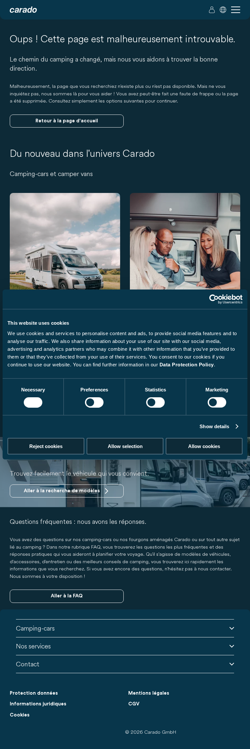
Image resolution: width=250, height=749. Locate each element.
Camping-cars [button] (35, 628)
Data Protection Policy (187, 364)
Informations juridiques (38, 703)
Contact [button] (27, 664)
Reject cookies (45, 446)
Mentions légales (148, 693)
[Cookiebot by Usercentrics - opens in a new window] (214, 299)
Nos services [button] (33, 646)
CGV (133, 703)
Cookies (20, 715)
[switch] (94, 402)
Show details (214, 426)
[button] (223, 10)
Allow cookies (204, 446)
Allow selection (125, 446)
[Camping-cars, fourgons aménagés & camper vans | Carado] (23, 10)
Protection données (34, 693)
